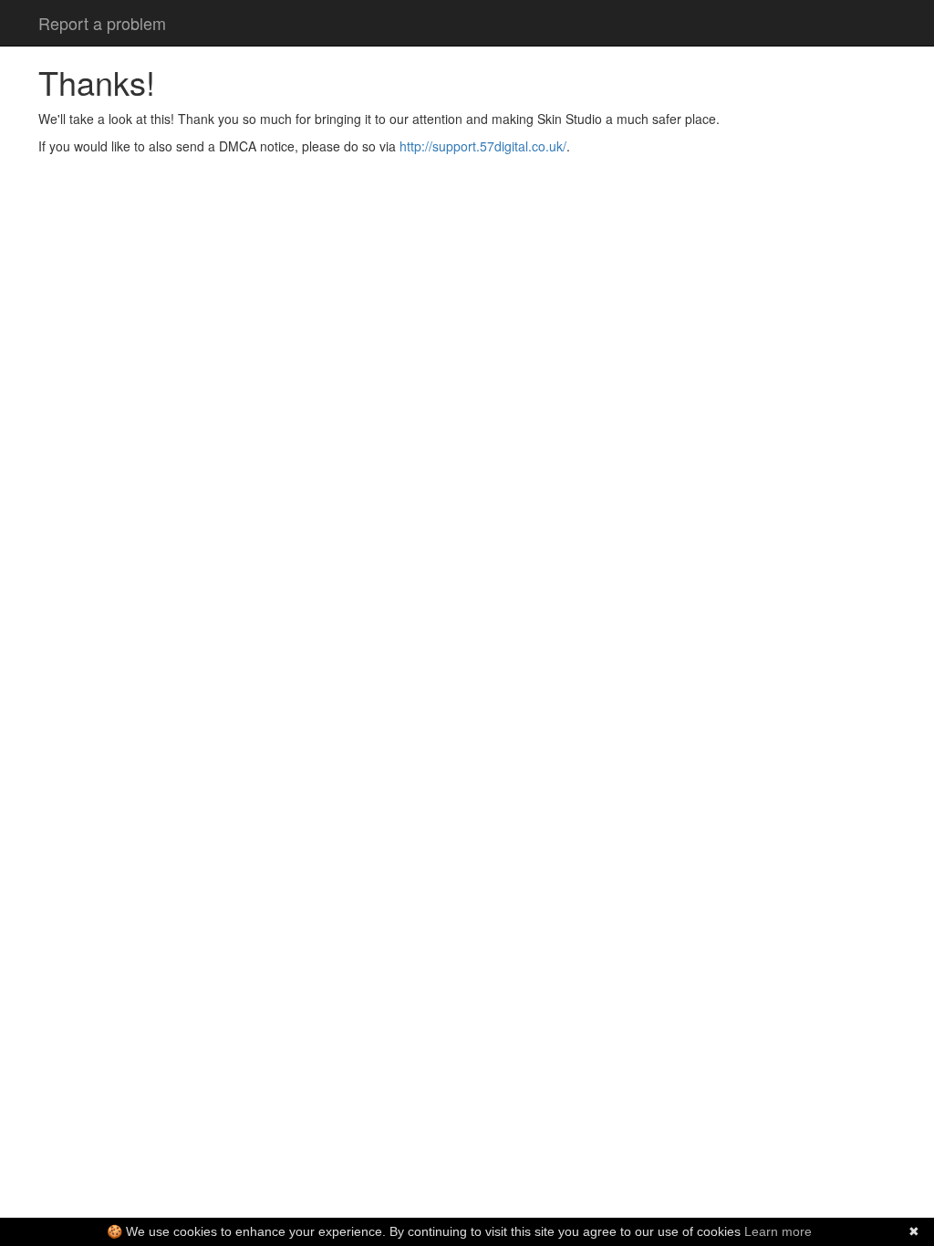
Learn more (778, 1231)
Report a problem (102, 23)
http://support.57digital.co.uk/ (483, 146)
